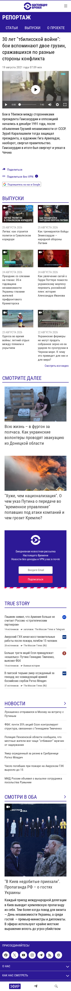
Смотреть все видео (57, 365)
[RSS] (49, 955)
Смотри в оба (21, 797)
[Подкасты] (58, 955)
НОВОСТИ (15, 704)
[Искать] (56, 986)
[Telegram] (35, 986)
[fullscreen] (65, 104)
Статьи (12, 27)
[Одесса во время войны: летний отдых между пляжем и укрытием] (17, 318)
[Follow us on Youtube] (23, 955)
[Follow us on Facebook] (5, 955)
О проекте (56, 27)
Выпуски (32, 27)
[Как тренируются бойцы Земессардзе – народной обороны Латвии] (53, 214)
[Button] (12, 170)
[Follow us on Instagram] (32, 955)
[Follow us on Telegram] (40, 955)
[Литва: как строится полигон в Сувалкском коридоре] (17, 214)
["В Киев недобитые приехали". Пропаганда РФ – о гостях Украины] (35, 840)
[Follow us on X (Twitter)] (14, 955)
